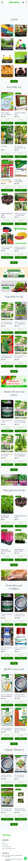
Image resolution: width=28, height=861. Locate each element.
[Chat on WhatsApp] (25, 858)
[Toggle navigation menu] (2, 2)
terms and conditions (7, 846)
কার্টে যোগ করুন (7, 119)
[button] (7, 104)
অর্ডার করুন (7, 123)
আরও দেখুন (14, 81)
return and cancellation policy (8, 848)
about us (4, 843)
